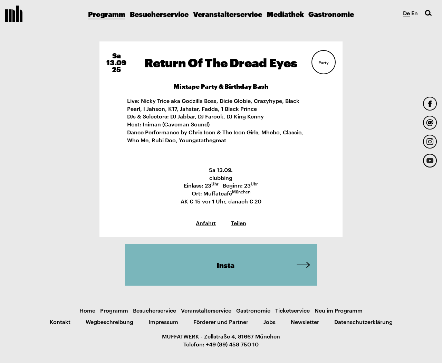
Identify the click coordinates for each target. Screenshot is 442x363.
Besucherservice (159, 14)
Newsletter (305, 321)
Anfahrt (206, 223)
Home (87, 310)
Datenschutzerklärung (363, 321)
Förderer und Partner (220, 321)
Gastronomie (331, 14)
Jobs (269, 321)
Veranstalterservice (227, 14)
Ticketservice (292, 310)
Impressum (163, 321)
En (414, 13)
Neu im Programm (339, 310)
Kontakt (60, 321)
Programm (106, 14)
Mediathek (285, 14)
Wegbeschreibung (109, 321)
